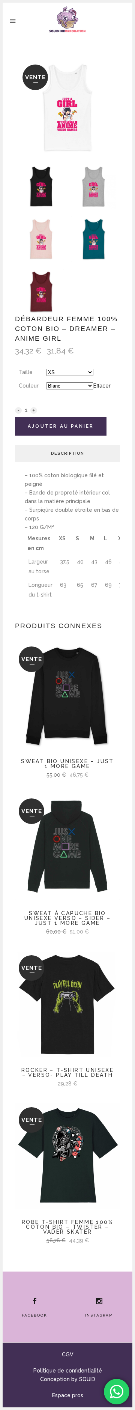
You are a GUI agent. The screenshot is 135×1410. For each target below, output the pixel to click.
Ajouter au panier (61, 426)
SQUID (87, 1379)
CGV (68, 1354)
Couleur (29, 386)
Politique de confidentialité (67, 1371)
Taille (26, 372)
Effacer (102, 386)
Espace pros (67, 1395)
